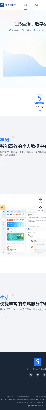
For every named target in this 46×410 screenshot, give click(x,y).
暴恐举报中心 (21, 402)
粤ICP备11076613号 (8, 399)
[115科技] (8, 5)
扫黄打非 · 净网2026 (36, 402)
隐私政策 (10, 396)
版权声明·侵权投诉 (23, 396)
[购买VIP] (2, 207)
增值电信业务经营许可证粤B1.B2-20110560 (30, 399)
